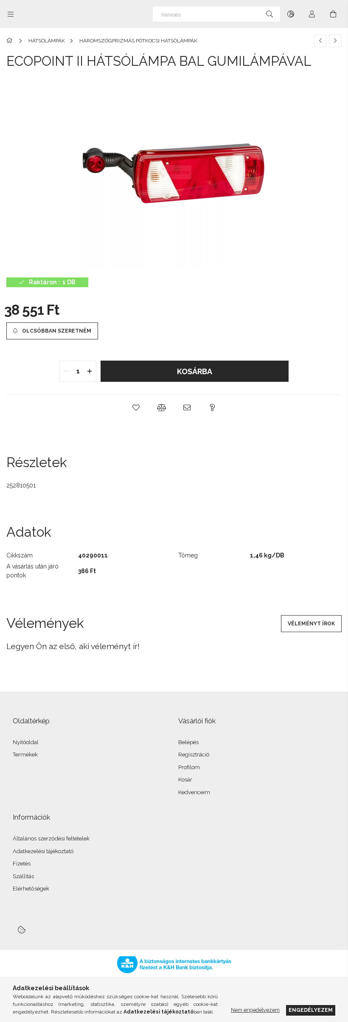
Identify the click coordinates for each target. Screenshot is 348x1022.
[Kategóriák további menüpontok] (10, 14)
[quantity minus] (66, 371)
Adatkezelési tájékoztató (43, 851)
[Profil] (312, 14)
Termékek (25, 754)
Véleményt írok (311, 624)
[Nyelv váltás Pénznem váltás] (290, 14)
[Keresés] (269, 14)
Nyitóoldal (26, 742)
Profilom (189, 767)
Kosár (185, 779)
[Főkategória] (10, 41)
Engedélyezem (311, 1010)
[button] (135, 407)
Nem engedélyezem (255, 1010)
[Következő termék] (335, 40)
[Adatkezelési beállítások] (21, 930)
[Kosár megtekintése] (333, 14)
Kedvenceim (194, 792)
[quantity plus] (89, 371)
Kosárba (194, 371)
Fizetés (22, 863)
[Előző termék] (320, 40)
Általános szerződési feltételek (51, 838)
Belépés (188, 742)
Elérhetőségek (31, 888)
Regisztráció (193, 754)
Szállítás (23, 876)
